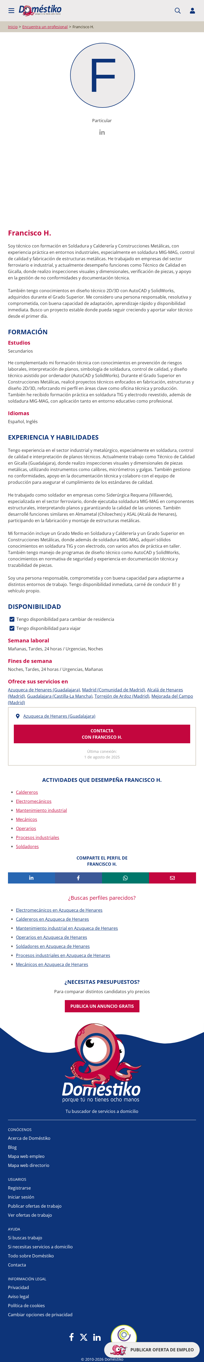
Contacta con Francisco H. (102, 734)
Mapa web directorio (28, 1165)
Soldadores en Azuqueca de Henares (53, 946)
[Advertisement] (99, 180)
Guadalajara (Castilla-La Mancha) (59, 696)
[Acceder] (192, 10)
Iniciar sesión (21, 1197)
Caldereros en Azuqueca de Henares (52, 919)
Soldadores (27, 846)
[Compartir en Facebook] (78, 878)
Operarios (26, 828)
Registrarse (19, 1188)
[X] (83, 1337)
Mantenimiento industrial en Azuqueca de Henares (67, 928)
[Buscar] (177, 10)
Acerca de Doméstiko (29, 1138)
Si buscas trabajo (25, 1238)
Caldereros (27, 792)
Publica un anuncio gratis (102, 1006)
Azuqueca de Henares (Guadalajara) (44, 690)
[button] (11, 10)
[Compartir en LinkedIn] (31, 878)
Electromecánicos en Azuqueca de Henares (59, 910)
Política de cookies (26, 1306)
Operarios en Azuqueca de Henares (51, 937)
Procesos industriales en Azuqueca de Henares (63, 955)
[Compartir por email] (172, 878)
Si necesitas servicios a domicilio (40, 1247)
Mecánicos (26, 819)
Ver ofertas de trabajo (30, 1215)
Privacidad (18, 1287)
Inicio (13, 26)
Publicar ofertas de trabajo (35, 1206)
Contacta (17, 1265)
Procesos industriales (37, 837)
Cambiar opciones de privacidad (40, 1315)
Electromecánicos (34, 801)
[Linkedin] (96, 1337)
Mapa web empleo (26, 1156)
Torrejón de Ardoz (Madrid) (122, 696)
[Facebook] (71, 1337)
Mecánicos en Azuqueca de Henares (52, 964)
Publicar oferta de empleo (161, 1350)
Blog (12, 1147)
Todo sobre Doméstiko (31, 1256)
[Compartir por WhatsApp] (125, 878)
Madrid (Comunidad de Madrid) (113, 690)
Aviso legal (18, 1296)
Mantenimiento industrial (41, 810)
